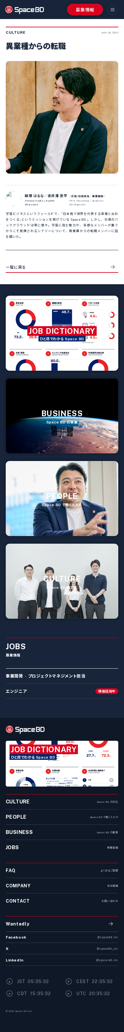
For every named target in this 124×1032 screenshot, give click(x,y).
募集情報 (85, 9)
